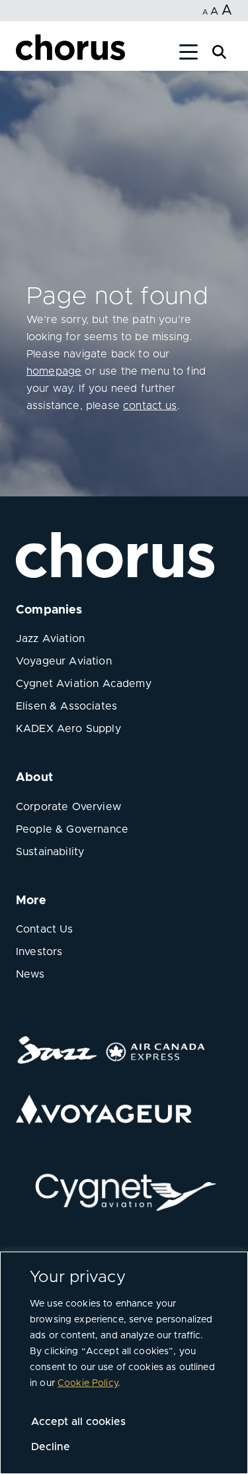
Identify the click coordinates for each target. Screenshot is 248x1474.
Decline (50, 1447)
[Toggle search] (219, 50)
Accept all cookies (78, 1421)
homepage (53, 371)
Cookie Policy (88, 1383)
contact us (150, 405)
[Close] (25, 54)
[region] (124, 1363)
